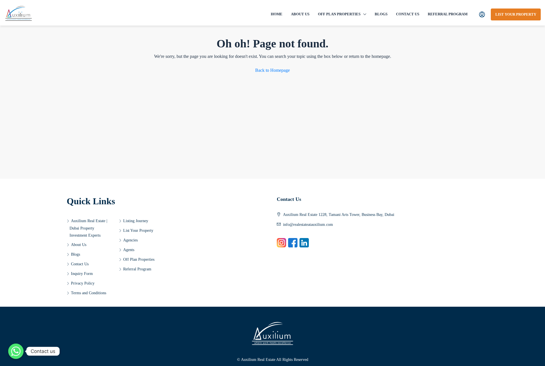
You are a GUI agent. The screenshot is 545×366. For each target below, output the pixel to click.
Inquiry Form (82, 274)
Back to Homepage (272, 70)
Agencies (130, 240)
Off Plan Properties (339, 14)
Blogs (381, 14)
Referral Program (448, 14)
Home (276, 14)
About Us (300, 14)
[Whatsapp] (16, 351)
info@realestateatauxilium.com (308, 224)
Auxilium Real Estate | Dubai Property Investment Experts (88, 228)
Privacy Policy (83, 283)
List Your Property (515, 14)
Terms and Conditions (88, 293)
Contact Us (407, 14)
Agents (128, 250)
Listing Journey (135, 221)
